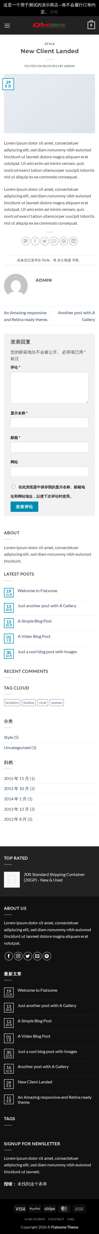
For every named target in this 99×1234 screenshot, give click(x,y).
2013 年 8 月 (15, 819)
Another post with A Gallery (43, 1066)
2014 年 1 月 (15, 798)
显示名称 (19, 413)
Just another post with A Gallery (47, 605)
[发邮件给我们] (37, 956)
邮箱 (15, 437)
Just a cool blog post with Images (47, 651)
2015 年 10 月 (16, 788)
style (42, 702)
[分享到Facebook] (35, 241)
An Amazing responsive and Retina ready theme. (55, 1099)
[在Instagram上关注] (18, 956)
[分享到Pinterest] (63, 241)
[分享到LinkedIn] (73, 241)
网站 (14, 462)
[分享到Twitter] (44, 241)
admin (69, 66)
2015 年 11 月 (16, 778)
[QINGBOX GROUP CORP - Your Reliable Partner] (49, 25)
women (56, 702)
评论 (15, 367)
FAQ (71, 1219)
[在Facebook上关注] (8, 956)
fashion (28, 702)
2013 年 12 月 (16, 808)
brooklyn (12, 702)
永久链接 (64, 260)
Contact (56, 1219)
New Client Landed (35, 1081)
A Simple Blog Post (35, 620)
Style (50, 44)
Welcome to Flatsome (37, 590)
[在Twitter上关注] (27, 956)
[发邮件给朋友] (54, 241)
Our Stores (35, 1219)
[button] (7, 25)
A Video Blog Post (34, 636)
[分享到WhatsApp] (25, 241)
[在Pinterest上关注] (47, 956)
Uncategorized (17, 747)
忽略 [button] (54, 11)
